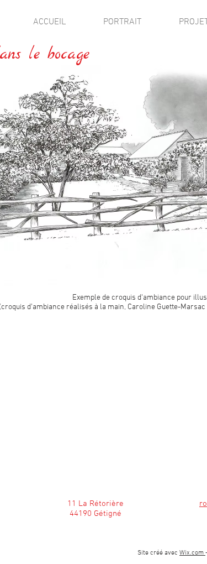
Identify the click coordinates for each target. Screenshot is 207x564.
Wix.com (192, 553)
